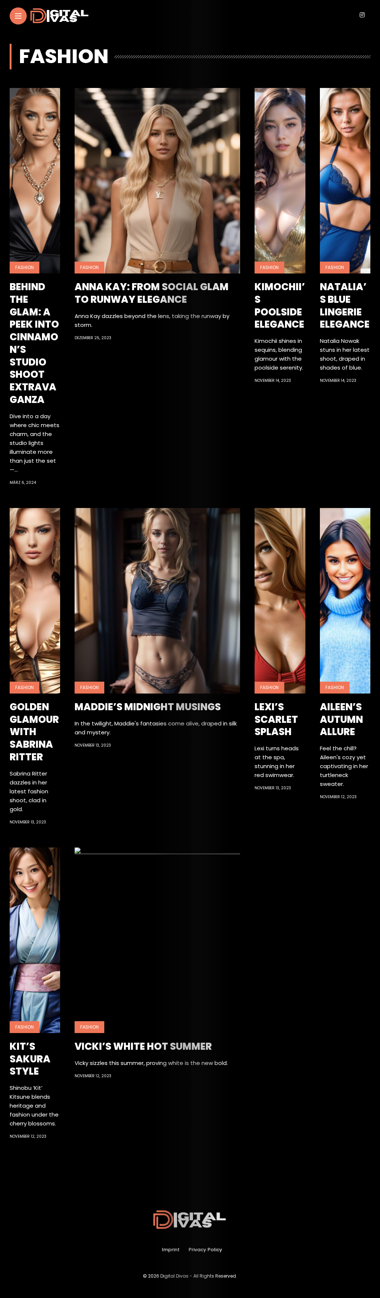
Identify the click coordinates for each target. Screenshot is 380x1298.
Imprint (171, 1249)
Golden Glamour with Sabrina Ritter (34, 732)
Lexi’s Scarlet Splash (276, 719)
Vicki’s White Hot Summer (143, 1046)
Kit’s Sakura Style (30, 1059)
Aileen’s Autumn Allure (341, 719)
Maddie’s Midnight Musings (148, 707)
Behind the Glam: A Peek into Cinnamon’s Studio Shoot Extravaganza (34, 343)
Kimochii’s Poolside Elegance (280, 305)
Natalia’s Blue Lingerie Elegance (345, 305)
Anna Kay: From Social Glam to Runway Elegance (152, 293)
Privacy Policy (205, 1249)
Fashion (24, 267)
